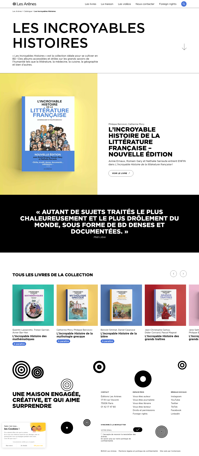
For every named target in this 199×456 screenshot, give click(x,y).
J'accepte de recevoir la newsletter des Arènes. (118, 437)
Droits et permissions (144, 410)
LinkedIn (175, 413)
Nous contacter (145, 3)
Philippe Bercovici (118, 124)
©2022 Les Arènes (108, 451)
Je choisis (24, 445)
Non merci (9, 445)
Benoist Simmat (109, 330)
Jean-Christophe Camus (157, 330)
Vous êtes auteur (141, 396)
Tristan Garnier (41, 330)
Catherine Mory (136, 124)
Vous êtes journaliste (143, 400)
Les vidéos (124, 3)
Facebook (176, 410)
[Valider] (137, 429)
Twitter (174, 403)
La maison (107, 3)
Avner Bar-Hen (20, 332)
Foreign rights (167, 3)
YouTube (175, 400)
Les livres (90, 3)
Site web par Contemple (170, 451)
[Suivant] (183, 273)
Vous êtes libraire (142, 403)
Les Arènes (17, 11)
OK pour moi (38, 445)
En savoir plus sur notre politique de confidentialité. (116, 440)
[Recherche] (184, 4)
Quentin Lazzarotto (22, 330)
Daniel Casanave (126, 330)
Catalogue (28, 11)
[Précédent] (173, 273)
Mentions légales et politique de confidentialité (138, 451)
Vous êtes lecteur (142, 406)
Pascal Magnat (169, 332)
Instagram (176, 396)
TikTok (174, 406)
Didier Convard (152, 332)
